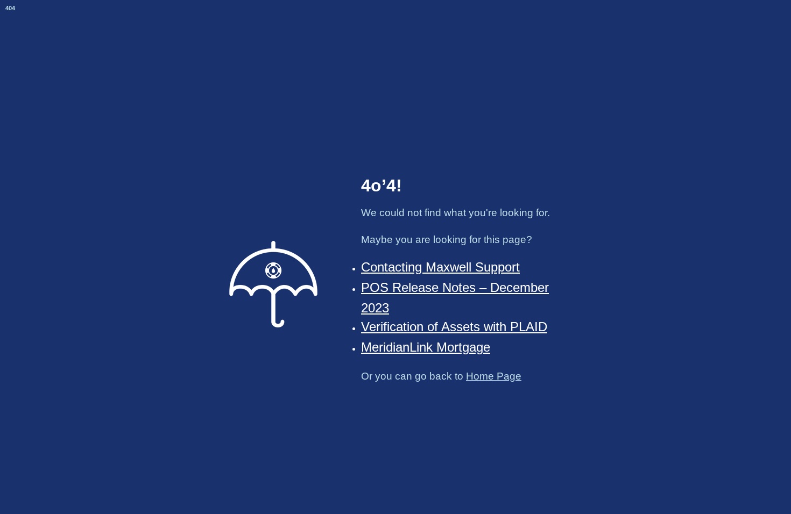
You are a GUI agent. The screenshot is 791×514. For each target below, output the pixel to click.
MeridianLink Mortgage (425, 347)
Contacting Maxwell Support (440, 267)
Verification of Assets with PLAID (454, 326)
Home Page (493, 376)
